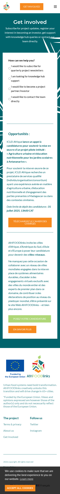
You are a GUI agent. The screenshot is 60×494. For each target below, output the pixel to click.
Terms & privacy (12, 424)
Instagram (36, 430)
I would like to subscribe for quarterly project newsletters (27, 68)
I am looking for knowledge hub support (28, 78)
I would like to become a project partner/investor (28, 88)
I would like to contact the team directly (28, 99)
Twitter (34, 424)
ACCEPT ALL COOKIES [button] (20, 488)
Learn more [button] (26, 479)
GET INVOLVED (31, 6)
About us (8, 430)
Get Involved (10, 436)
